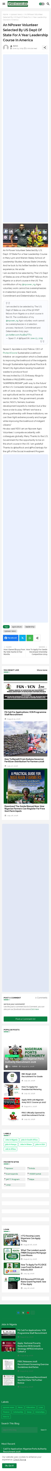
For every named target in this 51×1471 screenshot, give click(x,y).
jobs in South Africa (29, 1140)
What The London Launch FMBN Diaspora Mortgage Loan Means (33, 1252)
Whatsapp (29, 638)
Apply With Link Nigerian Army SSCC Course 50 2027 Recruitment (34, 1102)
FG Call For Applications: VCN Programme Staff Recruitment (25, 713)
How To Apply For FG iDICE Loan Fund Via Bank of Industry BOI (33, 1267)
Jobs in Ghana (26, 1144)
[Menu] (4, 4)
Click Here (34, 1009)
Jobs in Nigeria (11, 1140)
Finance (6, 1412)
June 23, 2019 (36, 338)
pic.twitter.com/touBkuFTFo (19, 335)
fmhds (32, 1168)
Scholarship (18, 1412)
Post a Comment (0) (25, 1019)
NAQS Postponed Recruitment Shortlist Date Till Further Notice (32, 1380)
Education (30, 1407)
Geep (29, 1412)
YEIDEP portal (35, 1174)
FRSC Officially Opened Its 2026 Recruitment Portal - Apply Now (33, 1115)
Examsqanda (12, 1174)
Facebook (12, 638)
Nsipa (31, 1179)
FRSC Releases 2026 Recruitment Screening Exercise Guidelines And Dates (33, 1364)
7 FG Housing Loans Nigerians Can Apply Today (31, 1238)
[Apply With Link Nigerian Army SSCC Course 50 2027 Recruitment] (12, 1103)
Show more (42, 670)
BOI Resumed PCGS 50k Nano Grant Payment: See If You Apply (33, 1281)
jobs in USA (40, 1144)
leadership (30, 627)
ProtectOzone (10, 353)
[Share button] (37, 638)
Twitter (22, 638)
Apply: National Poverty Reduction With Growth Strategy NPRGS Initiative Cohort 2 (30, 1347)
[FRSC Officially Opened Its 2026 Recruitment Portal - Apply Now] (12, 1116)
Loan (41, 1407)
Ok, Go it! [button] (9, 1466)
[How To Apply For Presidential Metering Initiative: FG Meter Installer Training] (12, 1090)
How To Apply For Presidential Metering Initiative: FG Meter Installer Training (34, 1091)
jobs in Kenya (10, 1144)
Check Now (18, 1460)
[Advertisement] (25, 138)
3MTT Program (13, 1179)
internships (40, 1412)
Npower (9, 1168)
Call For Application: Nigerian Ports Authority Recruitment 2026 (25, 1450)
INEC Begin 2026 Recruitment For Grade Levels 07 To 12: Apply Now (34, 1076)
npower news (16, 14)
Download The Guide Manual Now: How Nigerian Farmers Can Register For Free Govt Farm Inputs (25, 808)
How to (6, 1417)
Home (5, 14)
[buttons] (18, 1313)
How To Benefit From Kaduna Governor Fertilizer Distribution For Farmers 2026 (24, 760)
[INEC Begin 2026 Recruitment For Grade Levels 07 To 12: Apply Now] (12, 1077)
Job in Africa (10, 1149)
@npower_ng (29, 284)
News (20, 1407)
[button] (42, 4)
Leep (8, 1185)
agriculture (17, 627)
